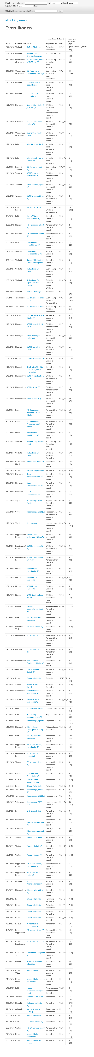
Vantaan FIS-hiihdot (34, 837)
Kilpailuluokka (10, 6)
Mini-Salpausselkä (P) (35, 144)
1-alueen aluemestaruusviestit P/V (35, 609)
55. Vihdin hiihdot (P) (35, 1022)
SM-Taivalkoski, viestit (35, 307)
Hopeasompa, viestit (35, 708)
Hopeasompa (32, 523)
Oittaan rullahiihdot (34, 678)
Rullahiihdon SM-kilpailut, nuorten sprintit (33, 282)
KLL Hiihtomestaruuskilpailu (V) (36, 822)
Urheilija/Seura (29, 11)
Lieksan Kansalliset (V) (36, 358)
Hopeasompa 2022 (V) (36, 796)
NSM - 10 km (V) (33, 387)
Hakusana (20, 3)
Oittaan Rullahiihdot (34, 786)
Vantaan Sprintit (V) (34, 846)
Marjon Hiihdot (32, 970)
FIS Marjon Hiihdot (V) (35, 930)
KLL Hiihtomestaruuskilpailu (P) (36, 831)
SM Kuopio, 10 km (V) (35, 207)
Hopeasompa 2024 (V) (36, 512)
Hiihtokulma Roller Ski (35, 462)
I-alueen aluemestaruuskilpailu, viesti (35, 990)
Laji (49, 3)
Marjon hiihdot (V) (34, 1015)
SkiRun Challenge (34, 47)
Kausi (65, 3)
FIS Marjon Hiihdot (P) (35, 635)
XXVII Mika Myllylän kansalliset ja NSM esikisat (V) (35, 369)
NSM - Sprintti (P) (34, 399)
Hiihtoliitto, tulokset (16, 20)
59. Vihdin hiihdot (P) (35, 627)
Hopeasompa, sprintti (35, 721)
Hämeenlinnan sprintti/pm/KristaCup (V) (35, 729)
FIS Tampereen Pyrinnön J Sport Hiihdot (33, 412)
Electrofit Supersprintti (35, 470)
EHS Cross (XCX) (34, 811)
